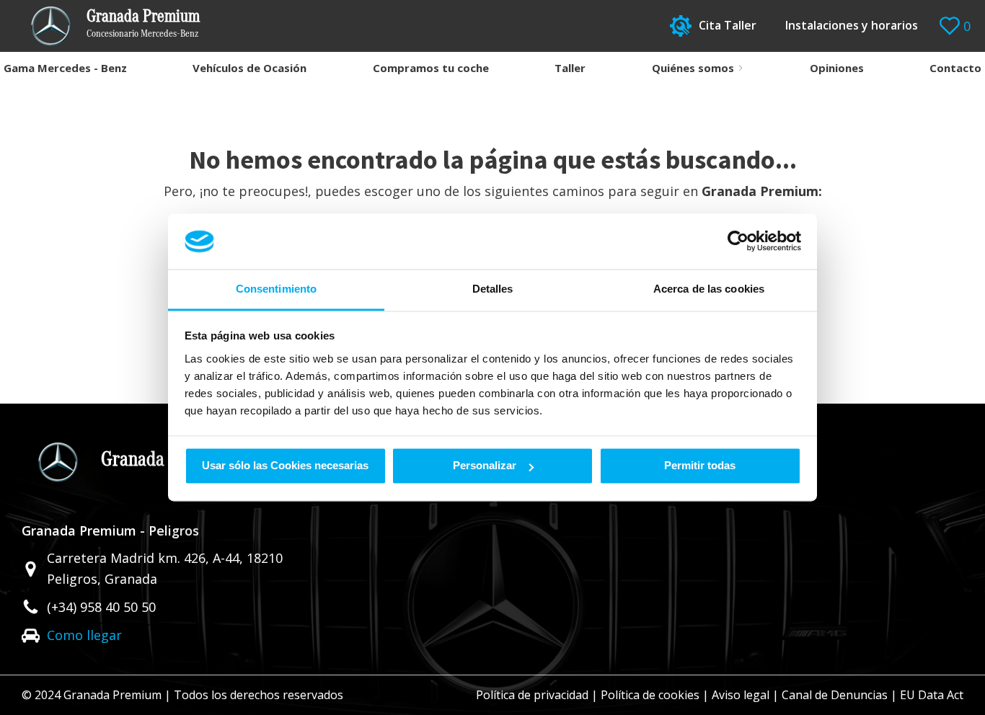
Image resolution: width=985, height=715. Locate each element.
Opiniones (837, 68)
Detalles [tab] (492, 289)
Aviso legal (740, 695)
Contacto (955, 68)
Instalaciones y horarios (851, 25)
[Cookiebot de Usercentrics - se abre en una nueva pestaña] (738, 241)
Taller (570, 68)
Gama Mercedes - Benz (65, 68)
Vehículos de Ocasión (249, 68)
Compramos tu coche (431, 68)
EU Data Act (931, 695)
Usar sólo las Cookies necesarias (285, 466)
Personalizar (484, 466)
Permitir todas (700, 466)
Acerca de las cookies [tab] (708, 289)
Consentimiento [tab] (276, 289)
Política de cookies (650, 695)
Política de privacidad (532, 695)
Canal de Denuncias (835, 695)
